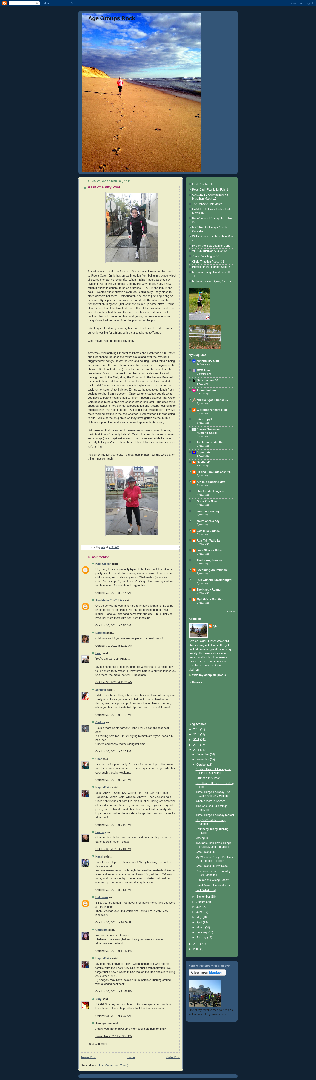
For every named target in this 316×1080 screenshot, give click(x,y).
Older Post (173, 1057)
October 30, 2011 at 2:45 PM (113, 715)
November (203, 759)
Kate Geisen (103, 563)
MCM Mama (204, 370)
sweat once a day (208, 511)
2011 (196, 749)
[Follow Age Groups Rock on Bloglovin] (207, 974)
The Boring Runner (209, 560)
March (200, 927)
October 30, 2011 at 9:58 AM (113, 625)
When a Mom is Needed (210, 801)
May (199, 917)
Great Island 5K (205, 852)
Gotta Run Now (207, 501)
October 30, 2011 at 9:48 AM (113, 592)
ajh (215, 626)
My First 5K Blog (208, 360)
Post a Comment (96, 1043)
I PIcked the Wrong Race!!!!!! (214, 880)
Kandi (99, 856)
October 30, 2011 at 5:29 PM (113, 751)
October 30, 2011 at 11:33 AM (113, 682)
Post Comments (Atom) (113, 1065)
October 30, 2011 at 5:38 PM (113, 780)
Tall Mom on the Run (210, 442)
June (199, 912)
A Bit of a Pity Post (208, 778)
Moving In (202, 838)
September (203, 896)
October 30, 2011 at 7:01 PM (113, 849)
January (201, 937)
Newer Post (88, 1057)
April (199, 922)
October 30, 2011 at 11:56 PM (113, 991)
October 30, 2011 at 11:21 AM (113, 645)
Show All (231, 612)
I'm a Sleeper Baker (209, 550)
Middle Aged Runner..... (212, 400)
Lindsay (100, 832)
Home (131, 1057)
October (201, 764)
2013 (196, 739)
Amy (98, 999)
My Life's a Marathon (210, 599)
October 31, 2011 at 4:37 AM (113, 1016)
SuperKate (203, 452)
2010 (196, 944)
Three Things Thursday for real (215, 815)
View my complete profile (209, 675)
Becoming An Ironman (212, 570)
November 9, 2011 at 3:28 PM (113, 1036)
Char (98, 759)
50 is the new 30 (207, 380)
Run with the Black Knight (214, 580)
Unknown (101, 897)
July (199, 906)
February (202, 932)
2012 (196, 744)
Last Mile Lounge (208, 530)
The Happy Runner (209, 589)
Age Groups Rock (111, 18)
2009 (196, 949)
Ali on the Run (206, 390)
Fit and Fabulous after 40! (214, 472)
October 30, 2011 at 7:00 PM (113, 824)
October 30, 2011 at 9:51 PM (113, 889)
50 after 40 (203, 462)
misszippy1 (204, 419)
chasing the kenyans (210, 491)
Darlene (100, 632)
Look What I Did (206, 890)
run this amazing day (211, 481)
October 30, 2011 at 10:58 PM (114, 922)
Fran (98, 653)
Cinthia (100, 722)
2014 (196, 734)
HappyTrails (103, 787)
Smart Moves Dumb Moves (213, 885)
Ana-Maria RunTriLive (109, 600)
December (203, 754)
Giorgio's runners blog (212, 409)
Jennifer (100, 689)
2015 (196, 729)
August (201, 901)
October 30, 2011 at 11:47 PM (113, 950)
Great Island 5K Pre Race (212, 866)
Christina (101, 929)
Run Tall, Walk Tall (209, 540)
